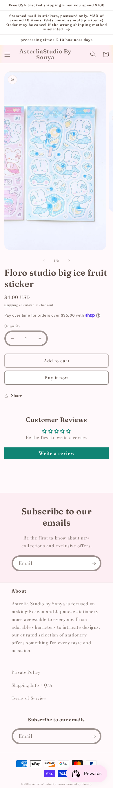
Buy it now (56, 377)
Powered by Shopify (79, 784)
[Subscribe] (93, 563)
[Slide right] (69, 260)
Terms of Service (29, 698)
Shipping (11, 305)
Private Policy (26, 672)
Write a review (56, 453)
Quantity (12, 326)
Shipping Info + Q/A (32, 685)
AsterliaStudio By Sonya (48, 784)
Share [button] (16, 395)
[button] (7, 54)
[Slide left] (43, 260)
